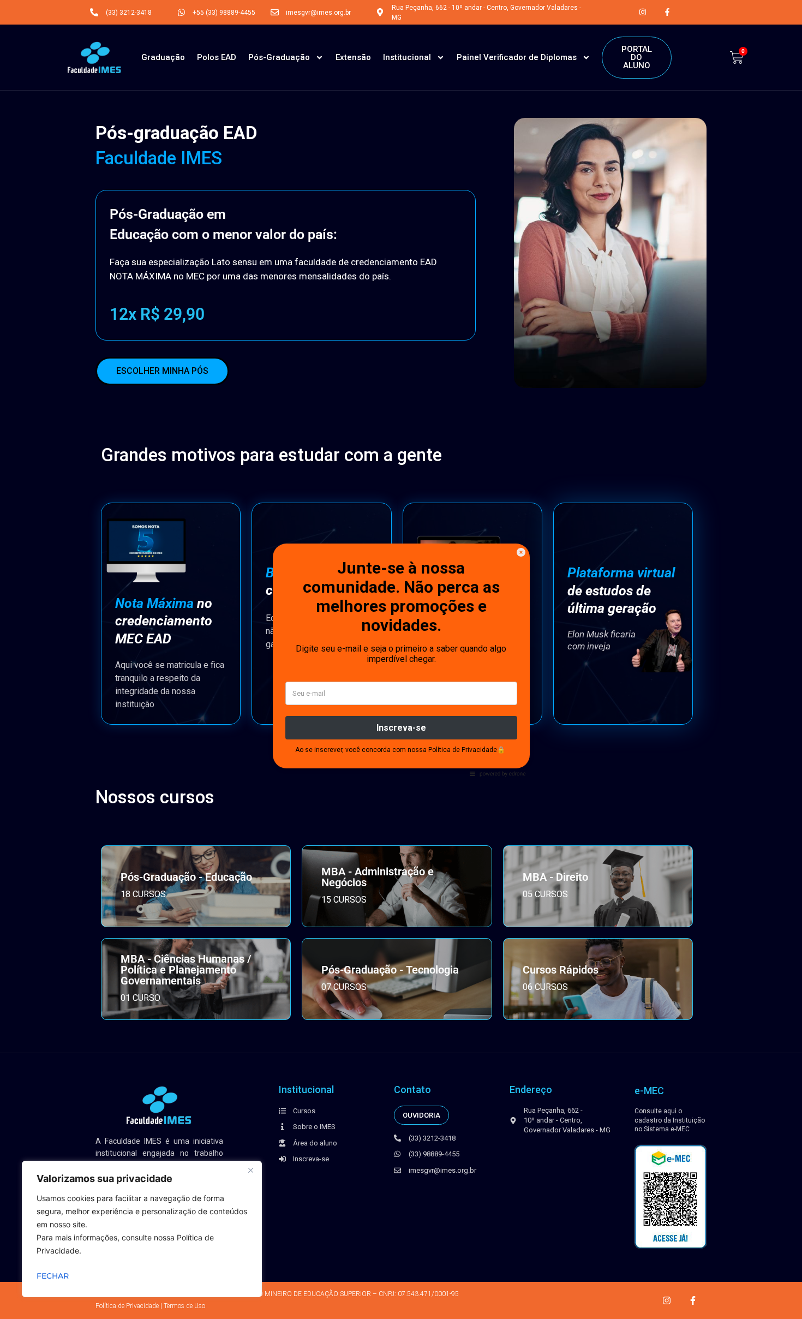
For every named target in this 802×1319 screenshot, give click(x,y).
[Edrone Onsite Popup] (401, 659)
